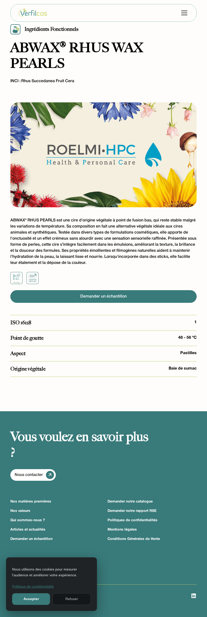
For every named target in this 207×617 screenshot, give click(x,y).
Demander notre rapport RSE (132, 511)
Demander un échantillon (103, 296)
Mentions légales (122, 529)
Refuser (71, 599)
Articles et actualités (27, 529)
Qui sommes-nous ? (27, 520)
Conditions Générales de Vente (134, 539)
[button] (183, 13)
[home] (33, 12)
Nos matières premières (30, 501)
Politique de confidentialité (33, 586)
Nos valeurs (20, 511)
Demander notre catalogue (130, 501)
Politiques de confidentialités (133, 520)
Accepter (31, 599)
